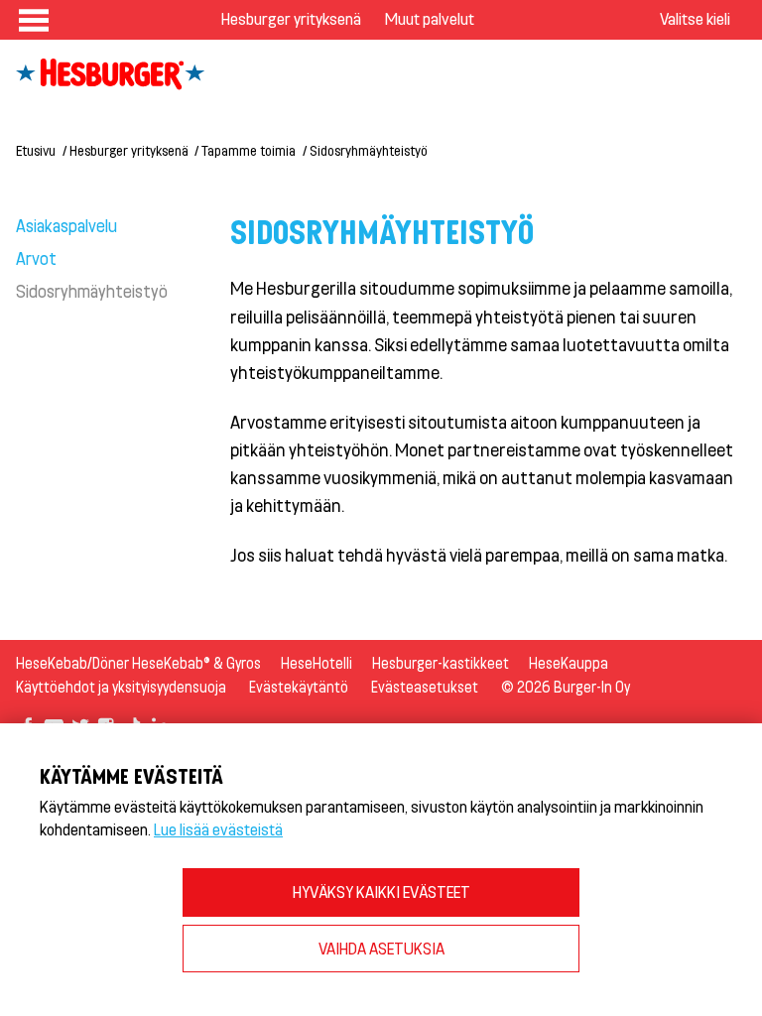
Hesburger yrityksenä (291, 18)
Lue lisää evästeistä (218, 829)
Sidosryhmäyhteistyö (92, 291)
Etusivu (36, 150)
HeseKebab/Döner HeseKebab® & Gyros (138, 663)
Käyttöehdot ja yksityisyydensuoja (121, 687)
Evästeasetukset (424, 687)
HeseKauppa (568, 663)
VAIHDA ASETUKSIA (381, 948)
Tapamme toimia (248, 150)
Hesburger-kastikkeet (440, 663)
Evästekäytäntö (298, 687)
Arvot (36, 258)
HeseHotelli (316, 663)
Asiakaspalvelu (66, 225)
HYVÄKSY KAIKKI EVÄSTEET (381, 891)
